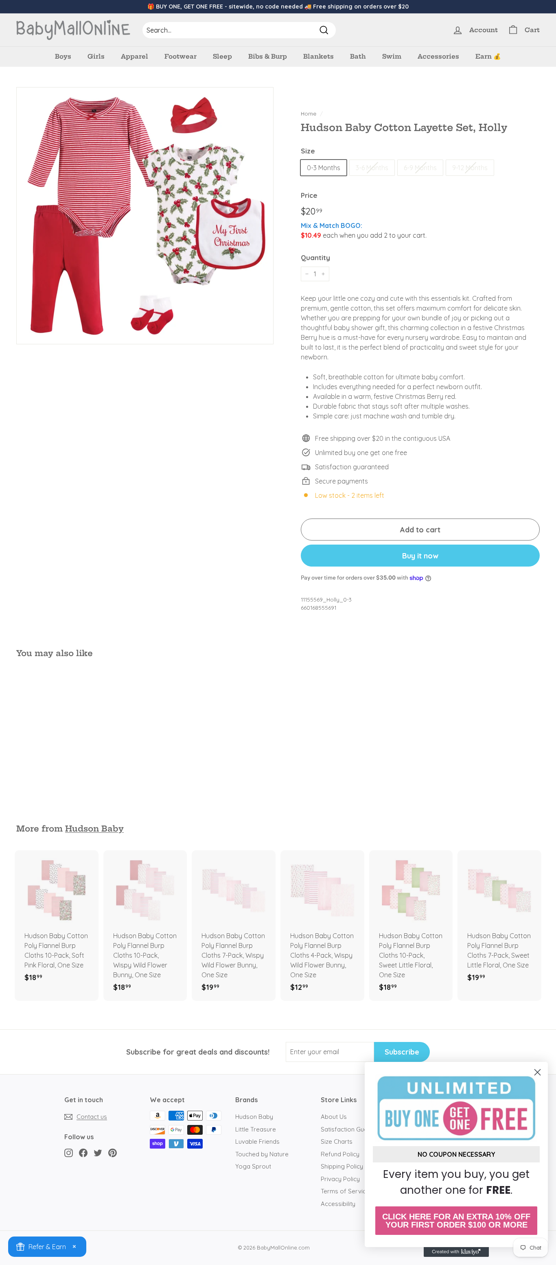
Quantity (315, 257)
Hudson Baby (94, 829)
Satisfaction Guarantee (353, 1129)
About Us (334, 1117)
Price (309, 195)
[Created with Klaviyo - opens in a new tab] (456, 1252)
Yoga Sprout (253, 1166)
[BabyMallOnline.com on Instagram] (68, 1152)
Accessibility (338, 1204)
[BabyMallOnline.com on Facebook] (83, 1152)
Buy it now (420, 555)
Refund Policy (340, 1154)
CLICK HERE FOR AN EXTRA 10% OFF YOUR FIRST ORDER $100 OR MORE (456, 1220)
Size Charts (336, 1141)
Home (308, 113)
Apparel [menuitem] (134, 56)
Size (308, 151)
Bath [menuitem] (358, 56)
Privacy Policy (340, 1179)
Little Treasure (255, 1129)
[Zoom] (145, 216)
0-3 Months (323, 168)
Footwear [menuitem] (180, 56)
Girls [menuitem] (96, 56)
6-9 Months (420, 168)
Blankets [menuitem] (318, 56)
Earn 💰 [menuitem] (488, 56)
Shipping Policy (342, 1166)
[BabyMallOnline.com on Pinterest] (112, 1152)
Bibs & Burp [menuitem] (267, 56)
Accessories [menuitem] (438, 56)
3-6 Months (372, 168)
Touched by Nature (262, 1154)
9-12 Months (470, 168)
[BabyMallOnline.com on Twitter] (98, 1152)
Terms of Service (345, 1191)
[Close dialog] (537, 1072)
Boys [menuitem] (63, 56)
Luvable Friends (257, 1141)
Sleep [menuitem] (222, 56)
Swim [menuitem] (391, 56)
